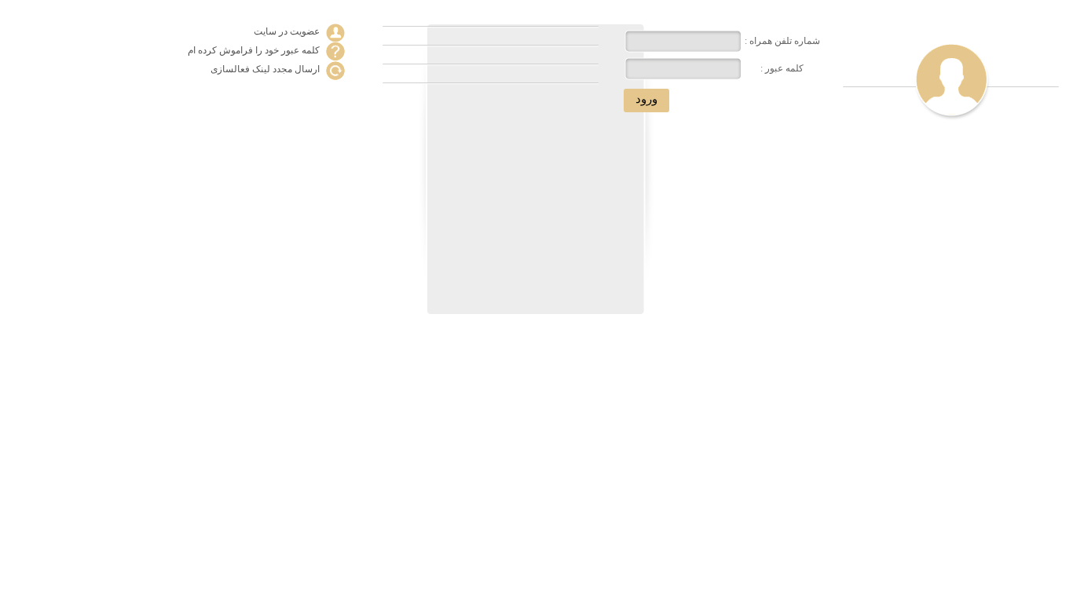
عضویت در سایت (287, 31)
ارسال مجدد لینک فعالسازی (265, 69)
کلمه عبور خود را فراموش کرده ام (254, 50)
